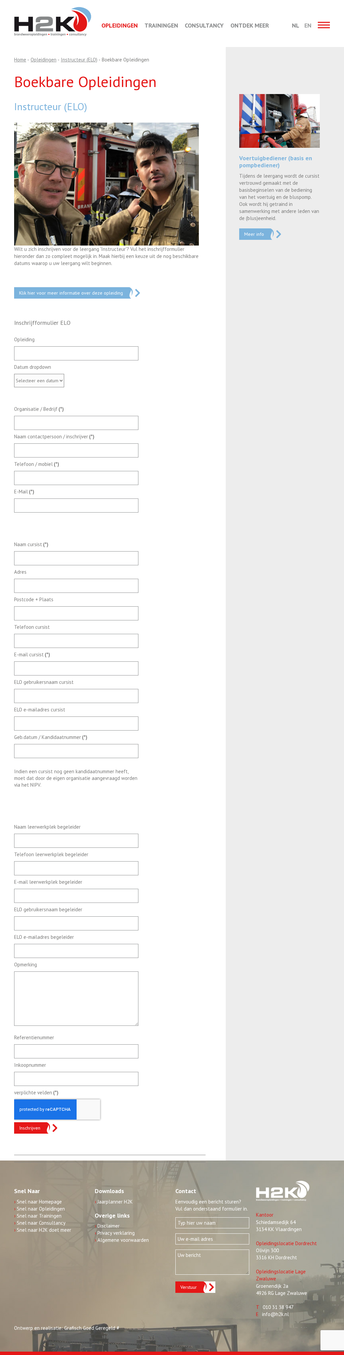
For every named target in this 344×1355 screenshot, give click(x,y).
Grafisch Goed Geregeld (89, 1328)
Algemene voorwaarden (122, 1240)
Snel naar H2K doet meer (42, 1230)
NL (295, 25)
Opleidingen (119, 25)
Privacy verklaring (115, 1233)
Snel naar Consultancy (40, 1223)
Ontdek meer (249, 25)
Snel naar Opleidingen (39, 1209)
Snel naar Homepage (38, 1201)
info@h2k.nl (275, 1314)
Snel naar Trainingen (37, 1216)
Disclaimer (107, 1226)
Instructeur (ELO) (50, 106)
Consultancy (204, 25)
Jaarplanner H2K (114, 1201)
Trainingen (161, 25)
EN (307, 25)
